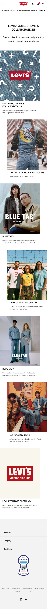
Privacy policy (16, 588)
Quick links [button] (8, 549)
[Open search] (32, 3)
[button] (2, 3)
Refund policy (5, 588)
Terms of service (27, 588)
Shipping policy (39, 588)
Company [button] (7, 541)
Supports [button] (7, 532)
